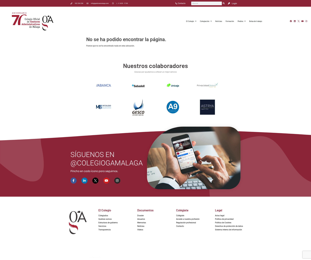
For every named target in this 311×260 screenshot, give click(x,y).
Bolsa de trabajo (255, 21)
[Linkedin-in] (84, 181)
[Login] (229, 3)
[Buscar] (223, 3)
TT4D (89, 257)
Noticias (218, 21)
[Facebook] (291, 21)
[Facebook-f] (73, 181)
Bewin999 (96, 257)
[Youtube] (302, 21)
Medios (240, 21)
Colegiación (204, 21)
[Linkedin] (295, 21)
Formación (230, 21)
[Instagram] (306, 21)
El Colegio (190, 21)
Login (234, 3)
